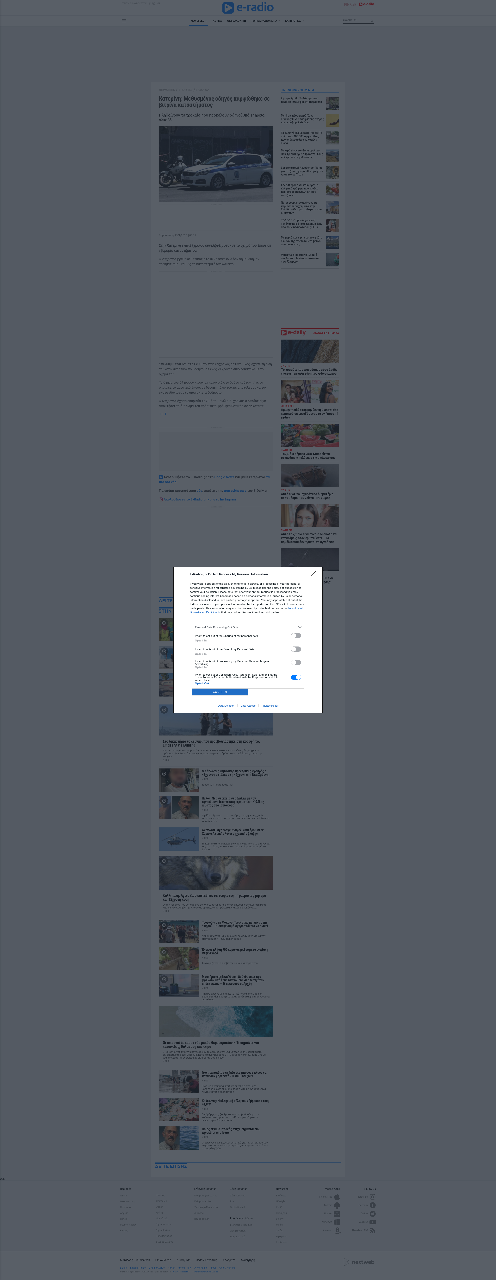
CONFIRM (220, 692)
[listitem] (248, 627)
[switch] (296, 635)
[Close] (315, 574)
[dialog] (248, 640)
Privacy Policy (270, 705)
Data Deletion (226, 705)
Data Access (248, 705)
